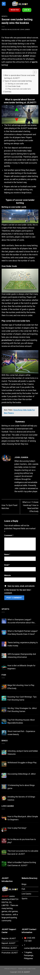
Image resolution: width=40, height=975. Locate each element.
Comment (8, 535)
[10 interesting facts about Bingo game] (4, 786)
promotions (7, 340)
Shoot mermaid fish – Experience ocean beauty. (21, 732)
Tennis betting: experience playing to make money (22, 644)
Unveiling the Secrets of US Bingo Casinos (21, 798)
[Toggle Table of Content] (33, 72)
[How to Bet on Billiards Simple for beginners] (4, 667)
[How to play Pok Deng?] (4, 829)
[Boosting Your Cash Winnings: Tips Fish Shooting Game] (4, 698)
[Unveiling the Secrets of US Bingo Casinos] (4, 798)
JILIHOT (25, 56)
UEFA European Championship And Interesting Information (21, 655)
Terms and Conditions (27, 968)
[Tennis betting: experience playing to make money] (4, 644)
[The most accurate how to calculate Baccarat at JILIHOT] (4, 852)
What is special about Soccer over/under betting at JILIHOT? (19, 76)
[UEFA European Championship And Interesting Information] (4, 655)
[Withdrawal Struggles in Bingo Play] (4, 764)
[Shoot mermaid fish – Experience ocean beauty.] (4, 732)
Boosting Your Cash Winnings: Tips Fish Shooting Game (22, 698)
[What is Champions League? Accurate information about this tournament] (4, 621)
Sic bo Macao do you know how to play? (21, 840)
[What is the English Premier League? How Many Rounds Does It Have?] (4, 632)
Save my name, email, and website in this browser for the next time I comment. (19, 589)
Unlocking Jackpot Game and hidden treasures (22, 752)
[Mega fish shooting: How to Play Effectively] (4, 686)
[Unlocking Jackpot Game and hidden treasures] (4, 752)
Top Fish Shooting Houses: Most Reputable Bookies (21, 721)
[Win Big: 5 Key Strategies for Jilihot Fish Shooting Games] (4, 709)
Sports (4, 16)
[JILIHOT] (20, 4)
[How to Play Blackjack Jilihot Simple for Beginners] (4, 818)
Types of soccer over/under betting (18, 81)
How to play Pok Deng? (16, 828)
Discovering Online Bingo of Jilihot (21, 774)
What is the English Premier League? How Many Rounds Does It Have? (22, 632)
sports (34, 62)
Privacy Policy (10, 968)
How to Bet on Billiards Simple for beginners (21, 667)
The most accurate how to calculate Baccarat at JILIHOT (22, 852)
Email (7, 565)
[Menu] (4, 4)
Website (7, 575)
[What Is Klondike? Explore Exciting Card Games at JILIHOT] (4, 863)
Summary (7, 92)
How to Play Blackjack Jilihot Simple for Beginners (22, 818)
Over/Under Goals (14, 86)
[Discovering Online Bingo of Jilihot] (4, 775)
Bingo (5, 741)
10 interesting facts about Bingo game (21, 786)
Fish (4, 675)
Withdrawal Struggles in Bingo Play (21, 763)
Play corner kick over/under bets (19, 89)
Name (7, 554)
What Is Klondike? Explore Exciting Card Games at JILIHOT (21, 864)
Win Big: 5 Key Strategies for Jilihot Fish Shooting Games (22, 709)
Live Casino (8, 806)
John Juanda (25, 29)
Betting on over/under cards (18, 84)
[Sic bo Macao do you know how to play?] (4, 840)
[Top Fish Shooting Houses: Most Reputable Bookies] (4, 721)
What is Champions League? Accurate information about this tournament (21, 621)
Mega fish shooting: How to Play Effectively (20, 686)
